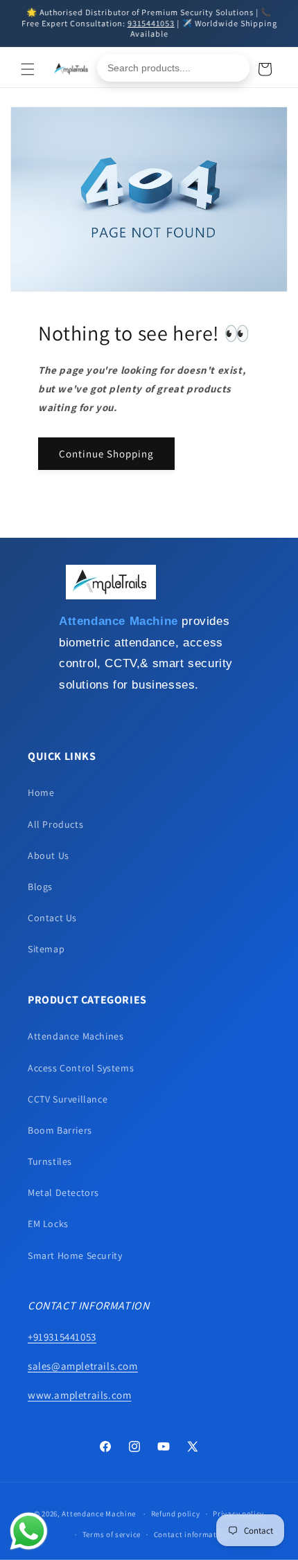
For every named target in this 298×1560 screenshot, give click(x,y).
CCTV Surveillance (67, 1099)
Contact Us (52, 917)
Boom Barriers (60, 1130)
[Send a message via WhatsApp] (29, 1531)
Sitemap (46, 949)
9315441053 (151, 23)
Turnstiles (50, 1161)
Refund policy (175, 1513)
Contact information (191, 1534)
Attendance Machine (99, 1513)
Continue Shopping (106, 453)
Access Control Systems (81, 1068)
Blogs (40, 886)
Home (41, 792)
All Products (55, 824)
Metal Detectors (63, 1192)
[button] (27, 69)
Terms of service (111, 1534)
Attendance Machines (75, 1036)
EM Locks (48, 1223)
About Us (48, 855)
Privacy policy (238, 1513)
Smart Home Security (75, 1255)
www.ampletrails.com (79, 1395)
